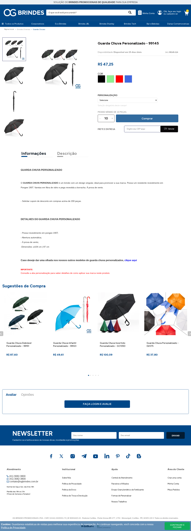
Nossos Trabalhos (119, 502)
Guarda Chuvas (39, 29)
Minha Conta (148, 13)
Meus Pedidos (174, 490)
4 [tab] (96, 376)
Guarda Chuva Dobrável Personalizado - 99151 (18, 344)
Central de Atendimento (121, 478)
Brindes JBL (83, 24)
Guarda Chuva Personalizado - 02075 (163, 344)
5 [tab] (99, 376)
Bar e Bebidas (153, 24)
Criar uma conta (174, 478)
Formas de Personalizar (121, 496)
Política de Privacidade (71, 484)
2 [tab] (91, 376)
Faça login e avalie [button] (97, 404)
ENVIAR (176, 435)
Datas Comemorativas (178, 24)
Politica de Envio (69, 490)
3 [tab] (93, 376)
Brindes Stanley (107, 24)
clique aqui (130, 260)
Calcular (170, 129)
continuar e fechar (177, 526)
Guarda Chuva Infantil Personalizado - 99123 (64, 344)
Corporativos (37, 24)
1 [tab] (89, 376)
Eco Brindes (60, 24)
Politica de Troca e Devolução (74, 496)
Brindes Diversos (23, 29)
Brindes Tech (130, 24)
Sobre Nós (66, 478)
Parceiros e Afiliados (120, 484)
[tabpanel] (25, 330)
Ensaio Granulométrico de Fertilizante (127, 490)
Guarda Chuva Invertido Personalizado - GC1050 (112, 344)
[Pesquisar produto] (130, 12)
